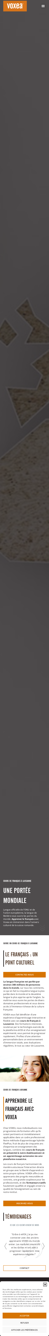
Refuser (24, 1322)
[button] (45, 1284)
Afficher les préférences (24, 1330)
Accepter (24, 1315)
